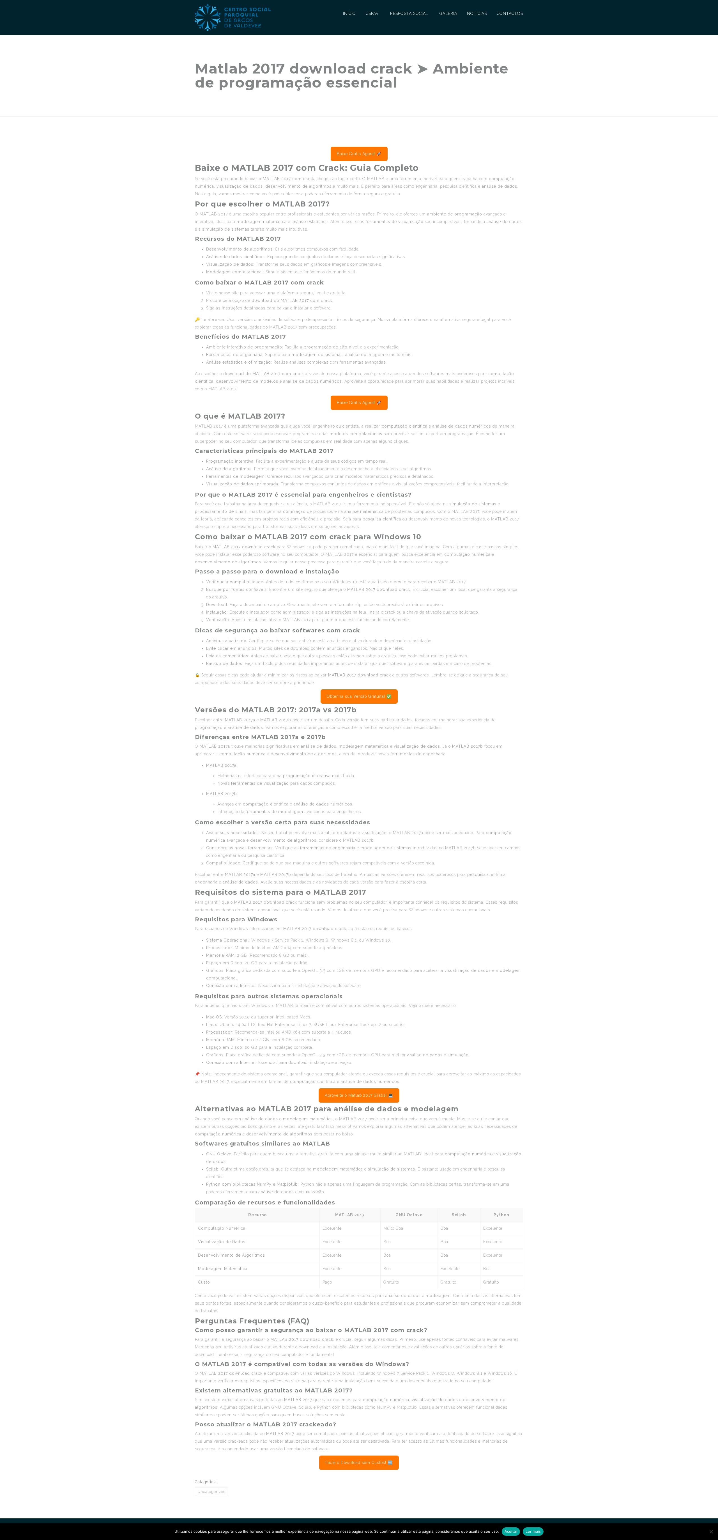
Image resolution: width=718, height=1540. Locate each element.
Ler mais (533, 1531)
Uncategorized (211, 1491)
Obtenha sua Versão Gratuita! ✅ (359, 696)
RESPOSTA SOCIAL (409, 13)
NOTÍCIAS (477, 13)
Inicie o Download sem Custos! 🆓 (359, 1462)
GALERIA (448, 13)
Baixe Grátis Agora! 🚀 (359, 154)
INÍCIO (349, 13)
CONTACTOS (510, 13)
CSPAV (372, 13)
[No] (711, 1531)
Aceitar (511, 1531)
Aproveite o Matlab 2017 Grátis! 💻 (359, 1095)
